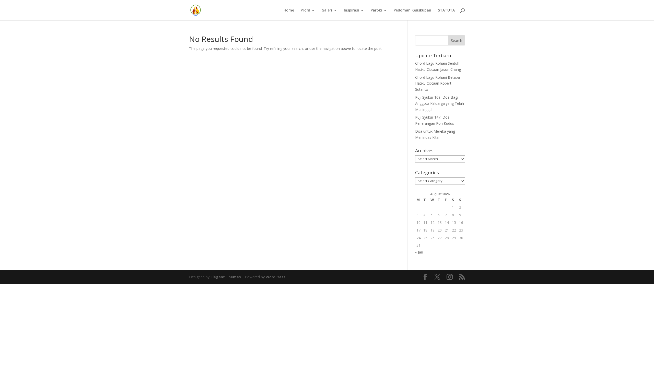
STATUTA (446, 10)
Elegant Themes (226, 276)
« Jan (419, 252)
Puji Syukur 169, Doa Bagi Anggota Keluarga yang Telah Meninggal (439, 103)
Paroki (376, 10)
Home (289, 10)
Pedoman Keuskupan (412, 10)
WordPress (276, 276)
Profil (305, 10)
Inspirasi (351, 10)
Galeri (327, 10)
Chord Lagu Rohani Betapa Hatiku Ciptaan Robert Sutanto (437, 83)
